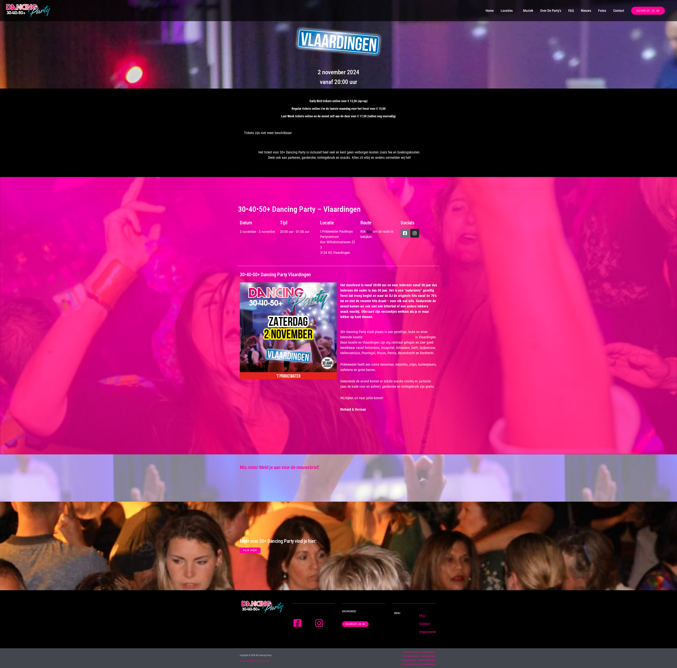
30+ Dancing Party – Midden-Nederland (418, 660)
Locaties (507, 10)
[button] (648, 11)
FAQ (571, 10)
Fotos (602, 10)
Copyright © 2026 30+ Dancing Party (256, 655)
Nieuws (586, 10)
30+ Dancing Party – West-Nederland (419, 656)
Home (490, 10)
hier (369, 231)
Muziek (528, 10)
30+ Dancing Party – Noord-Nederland (418, 664)
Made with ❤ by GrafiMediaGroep (254, 661)
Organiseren (427, 632)
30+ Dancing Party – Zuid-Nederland (419, 652)
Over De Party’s (550, 10)
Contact (618, 10)
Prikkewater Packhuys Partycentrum (389, 337)
